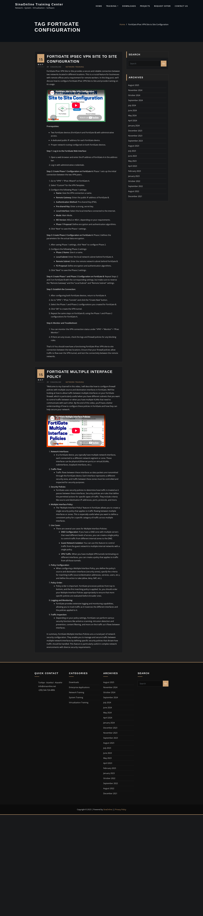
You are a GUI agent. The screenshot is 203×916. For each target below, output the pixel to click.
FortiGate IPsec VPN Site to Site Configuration (148, 24)
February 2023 (134, 171)
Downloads (129, 6)
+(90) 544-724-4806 (46, 690)
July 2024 (132, 105)
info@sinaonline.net (47, 686)
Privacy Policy (120, 809)
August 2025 (133, 85)
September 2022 (135, 186)
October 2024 (134, 95)
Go (163, 63)
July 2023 (132, 151)
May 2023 (132, 161)
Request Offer (162, 6)
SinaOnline (54, 67)
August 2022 (133, 191)
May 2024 (132, 115)
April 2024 (132, 120)
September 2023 (135, 140)
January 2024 (134, 125)
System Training (76, 697)
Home (99, 6)
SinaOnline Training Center (39, 4)
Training (111, 6)
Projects (145, 6)
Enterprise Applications (79, 687)
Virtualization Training (78, 702)
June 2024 (132, 110)
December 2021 (135, 196)
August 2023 (133, 146)
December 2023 (135, 130)
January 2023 (134, 176)
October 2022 (134, 181)
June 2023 (132, 156)
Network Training (75, 67)
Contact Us (181, 6)
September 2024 (135, 100)
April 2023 (132, 166)
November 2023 (135, 135)
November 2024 (135, 90)
